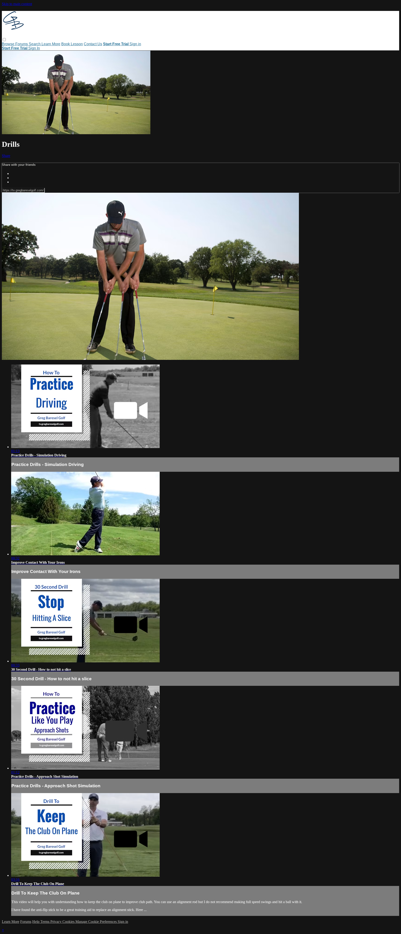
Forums (22, 44)
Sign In (34, 48)
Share (6, 156)
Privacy (56, 922)
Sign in (135, 44)
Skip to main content (17, 4)
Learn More (51, 44)
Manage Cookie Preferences (96, 922)
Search (35, 44)
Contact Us (93, 44)
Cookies (68, 922)
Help (36, 922)
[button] (4, 39)
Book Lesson (72, 44)
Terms (45, 922)
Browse (8, 44)
